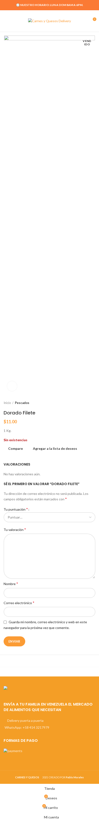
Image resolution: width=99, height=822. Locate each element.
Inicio (7, 403)
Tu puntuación (16, 509)
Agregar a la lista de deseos (55, 448)
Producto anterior (83, 402)
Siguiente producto (93, 402)
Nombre (11, 583)
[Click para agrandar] (12, 386)
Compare (15, 448)
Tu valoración (15, 529)
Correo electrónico (19, 602)
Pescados (22, 403)
